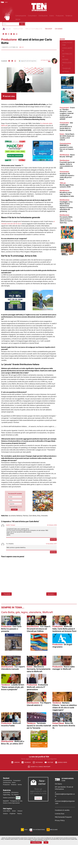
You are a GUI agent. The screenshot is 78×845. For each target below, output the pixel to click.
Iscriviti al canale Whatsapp (40, 766)
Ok (46, 842)
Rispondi (53, 539)
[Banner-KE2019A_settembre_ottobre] (13, 650)
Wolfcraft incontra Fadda (11, 724)
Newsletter (18, 29)
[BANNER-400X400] (39, 650)
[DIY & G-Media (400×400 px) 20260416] (15, 310)
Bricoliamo (54, 829)
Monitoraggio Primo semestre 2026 (67, 185)
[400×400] (43, 310)
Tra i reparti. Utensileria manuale (13, 668)
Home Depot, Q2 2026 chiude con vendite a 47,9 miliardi (67, 137)
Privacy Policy (60, 820)
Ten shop (48, 29)
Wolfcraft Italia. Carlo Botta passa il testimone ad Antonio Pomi (64, 628)
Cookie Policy (36, 842)
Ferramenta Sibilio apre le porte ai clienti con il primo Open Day (66, 219)
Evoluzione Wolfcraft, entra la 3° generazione (37, 687)
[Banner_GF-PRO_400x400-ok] (67, 255)
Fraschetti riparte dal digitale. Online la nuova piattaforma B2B (67, 164)
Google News (62, 762)
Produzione (9, 39)
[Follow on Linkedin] (48, 61)
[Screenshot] (15, 511)
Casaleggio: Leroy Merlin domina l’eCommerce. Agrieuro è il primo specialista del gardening (66, 205)
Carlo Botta (7, 612)
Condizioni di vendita (62, 810)
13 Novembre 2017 (51, 543)
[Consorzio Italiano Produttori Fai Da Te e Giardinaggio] (15, 160)
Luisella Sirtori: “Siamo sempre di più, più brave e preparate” (12, 687)
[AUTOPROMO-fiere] (43, 511)
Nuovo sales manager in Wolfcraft (63, 668)
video (22, 47)
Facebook (27, 762)
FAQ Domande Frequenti (63, 817)
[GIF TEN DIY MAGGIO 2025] (67, 88)
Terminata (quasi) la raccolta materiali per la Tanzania (39, 725)
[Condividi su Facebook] (9, 61)
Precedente (7, 594)
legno (24, 612)
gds (18, 612)
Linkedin (17, 762)
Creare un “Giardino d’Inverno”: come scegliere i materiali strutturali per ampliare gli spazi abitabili (67, 113)
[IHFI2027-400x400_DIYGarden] (43, 160)
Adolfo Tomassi (10, 525)
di (45, 60)
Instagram (39, 762)
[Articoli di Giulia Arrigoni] (54, 63)
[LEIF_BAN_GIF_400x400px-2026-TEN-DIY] (67, 103)
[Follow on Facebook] (49, 61)
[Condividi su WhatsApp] (15, 61)
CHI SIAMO (58, 29)
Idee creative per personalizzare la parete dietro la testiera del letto (66, 126)
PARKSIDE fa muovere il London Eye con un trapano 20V (67, 147)
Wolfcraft (47, 612)
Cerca (22, 23)
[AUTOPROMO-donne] (67, 238)
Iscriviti (38, 798)
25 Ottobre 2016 (52, 525)
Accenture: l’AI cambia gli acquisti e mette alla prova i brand (67, 175)
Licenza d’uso (59, 814)
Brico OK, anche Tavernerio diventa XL (63, 725)
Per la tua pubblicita (33, 29)
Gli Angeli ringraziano (62, 645)
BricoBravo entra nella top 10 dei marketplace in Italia (67, 193)
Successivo (51, 594)
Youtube (50, 762)
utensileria (35, 612)
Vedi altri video (9, 96)
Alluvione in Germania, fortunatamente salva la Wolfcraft (38, 669)
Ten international (39, 829)
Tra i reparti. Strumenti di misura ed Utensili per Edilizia (39, 628)
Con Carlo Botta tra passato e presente (11, 628)
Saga (26, 829)
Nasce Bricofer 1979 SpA (67, 156)
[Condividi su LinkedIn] (12, 61)
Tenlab (8, 29)
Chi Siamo (58, 784)
